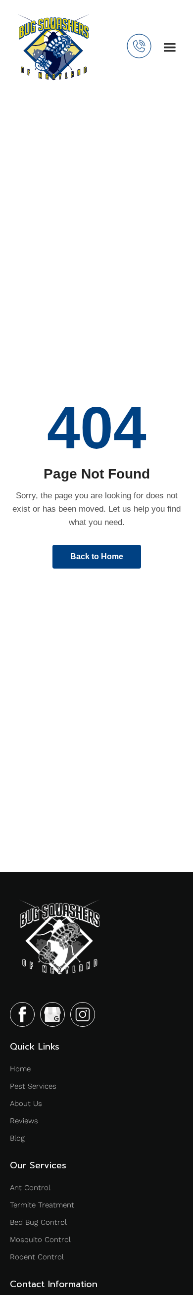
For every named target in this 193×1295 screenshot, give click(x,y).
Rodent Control (37, 1256)
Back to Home (96, 556)
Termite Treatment (42, 1204)
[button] (169, 47)
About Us (26, 1103)
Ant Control (30, 1187)
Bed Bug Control (38, 1222)
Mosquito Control (40, 1239)
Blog (17, 1138)
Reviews (24, 1120)
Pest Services (33, 1086)
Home (20, 1068)
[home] (53, 47)
